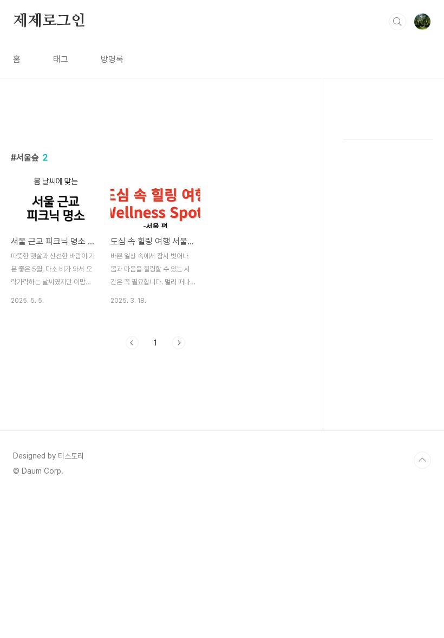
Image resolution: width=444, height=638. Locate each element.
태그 (60, 59)
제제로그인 (49, 21)
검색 (397, 22)
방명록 (112, 59)
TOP (422, 460)
